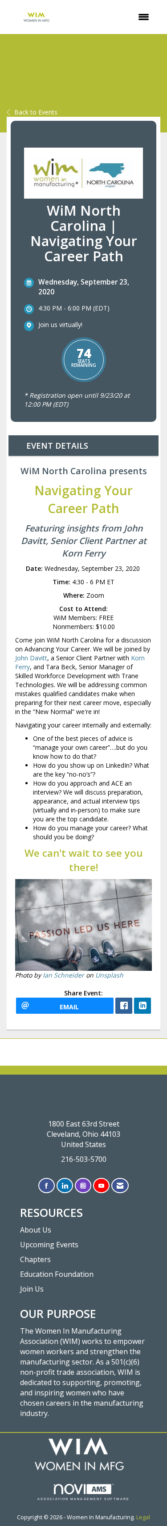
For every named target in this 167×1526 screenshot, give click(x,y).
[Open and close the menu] (112, 17)
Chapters (35, 1259)
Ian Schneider (63, 975)
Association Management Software (83, 1498)
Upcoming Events (49, 1245)
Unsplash (109, 975)
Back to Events (35, 112)
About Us (35, 1230)
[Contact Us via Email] (120, 1186)
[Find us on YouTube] (101, 1186)
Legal (143, 1517)
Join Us (32, 1289)
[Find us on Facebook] (46, 1186)
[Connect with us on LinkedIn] (65, 1186)
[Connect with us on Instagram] (83, 1186)
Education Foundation (57, 1274)
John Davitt (31, 658)
